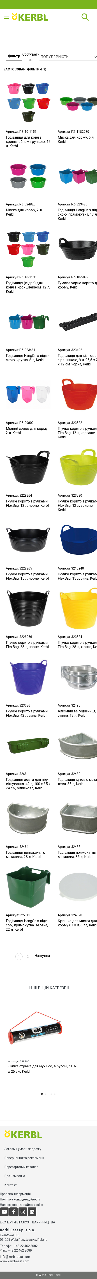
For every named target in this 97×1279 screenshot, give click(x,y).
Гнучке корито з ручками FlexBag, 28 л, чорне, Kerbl (27, 644)
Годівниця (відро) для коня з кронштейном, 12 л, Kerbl (28, 287)
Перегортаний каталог (21, 1167)
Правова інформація (15, 1194)
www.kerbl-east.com (14, 1261)
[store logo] (31, 17)
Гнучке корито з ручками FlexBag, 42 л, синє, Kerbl (27, 713)
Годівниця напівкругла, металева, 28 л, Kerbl (25, 854)
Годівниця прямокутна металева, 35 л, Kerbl (77, 854)
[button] (14, 57)
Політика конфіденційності (20, 1199)
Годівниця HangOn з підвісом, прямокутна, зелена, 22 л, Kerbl (28, 925)
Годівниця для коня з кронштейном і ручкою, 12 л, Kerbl (28, 141)
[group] (48, 1042)
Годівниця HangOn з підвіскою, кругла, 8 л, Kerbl (28, 358)
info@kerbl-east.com (15, 1257)
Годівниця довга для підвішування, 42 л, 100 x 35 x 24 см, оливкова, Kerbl (28, 783)
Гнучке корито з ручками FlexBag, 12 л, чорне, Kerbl (27, 503)
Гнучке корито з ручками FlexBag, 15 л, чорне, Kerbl (27, 576)
